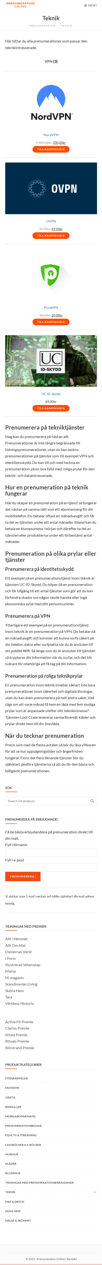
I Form (10, 958)
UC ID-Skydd (51, 394)
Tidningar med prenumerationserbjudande (39, 1182)
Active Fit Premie (19, 1021)
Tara (8, 997)
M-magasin (14, 977)
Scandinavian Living (21, 984)
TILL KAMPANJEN (51, 149)
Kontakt (72, 1259)
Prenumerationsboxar (23, 1125)
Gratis (10, 1097)
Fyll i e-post (14, 860)
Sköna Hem (14, 990)
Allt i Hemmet (16, 938)
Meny (92, 5)
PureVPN (51, 307)
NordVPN (51, 135)
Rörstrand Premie (19, 1047)
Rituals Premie (17, 1041)
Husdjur (11, 1154)
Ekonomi (12, 1088)
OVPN (51, 221)
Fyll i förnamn (16, 844)
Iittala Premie (16, 1034)
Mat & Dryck (14, 1201)
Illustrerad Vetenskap (22, 964)
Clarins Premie (17, 1028)
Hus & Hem (12, 1211)
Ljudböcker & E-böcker (23, 1145)
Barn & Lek (13, 1107)
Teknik (10, 1192)
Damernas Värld (18, 951)
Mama (10, 971)
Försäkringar (16, 1078)
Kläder (10, 1163)
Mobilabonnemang (20, 1116)
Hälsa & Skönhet (18, 1220)
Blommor (12, 1173)
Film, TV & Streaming (21, 1135)
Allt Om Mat (15, 945)
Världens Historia (19, 1003)
